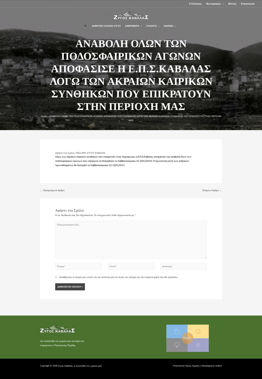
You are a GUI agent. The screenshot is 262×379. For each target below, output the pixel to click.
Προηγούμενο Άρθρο (52, 190)
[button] (222, 3)
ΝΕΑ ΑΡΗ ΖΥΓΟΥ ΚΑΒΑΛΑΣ (90, 152)
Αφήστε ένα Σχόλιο (64, 152)
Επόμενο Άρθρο (212, 190)
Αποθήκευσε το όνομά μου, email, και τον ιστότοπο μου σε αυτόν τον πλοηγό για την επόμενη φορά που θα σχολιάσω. (118, 277)
